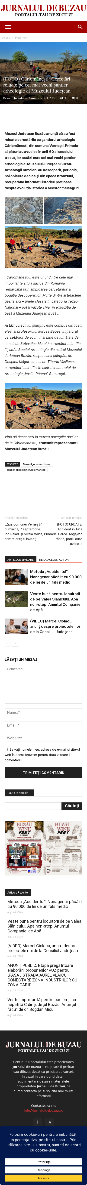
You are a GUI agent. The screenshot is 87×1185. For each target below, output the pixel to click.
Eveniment (21, 38)
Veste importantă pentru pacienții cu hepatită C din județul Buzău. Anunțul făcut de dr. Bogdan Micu (41, 1004)
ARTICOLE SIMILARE (20, 559)
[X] (34, 119)
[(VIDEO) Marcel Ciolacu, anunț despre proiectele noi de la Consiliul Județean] (16, 626)
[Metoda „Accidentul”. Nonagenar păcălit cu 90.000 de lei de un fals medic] (16, 577)
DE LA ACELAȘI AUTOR (54, 559)
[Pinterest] (45, 119)
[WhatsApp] (56, 119)
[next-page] (15, 644)
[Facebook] (24, 119)
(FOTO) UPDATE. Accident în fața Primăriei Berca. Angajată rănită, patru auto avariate (63, 534)
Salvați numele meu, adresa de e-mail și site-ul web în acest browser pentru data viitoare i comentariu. (42, 754)
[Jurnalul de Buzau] (43, 10)
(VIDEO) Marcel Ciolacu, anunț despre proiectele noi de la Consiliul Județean (55, 626)
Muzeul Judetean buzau (37, 464)
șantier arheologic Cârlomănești (26, 469)
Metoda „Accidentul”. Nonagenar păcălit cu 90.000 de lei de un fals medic (56, 577)
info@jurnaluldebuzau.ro (43, 1110)
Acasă (6, 38)
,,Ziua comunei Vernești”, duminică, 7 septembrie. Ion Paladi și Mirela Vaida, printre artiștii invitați (24, 531)
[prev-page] (7, 644)
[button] (7, 27)
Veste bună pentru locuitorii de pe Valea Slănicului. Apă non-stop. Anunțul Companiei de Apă (44, 926)
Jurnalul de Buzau (25, 98)
